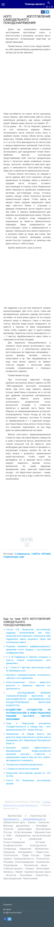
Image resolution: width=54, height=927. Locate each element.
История (40, 842)
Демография (25, 829)
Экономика (26, 875)
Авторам (7, 909)
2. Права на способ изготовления (22, 769)
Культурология (38, 845)
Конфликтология (12, 845)
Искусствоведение (14, 842)
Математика (41, 848)
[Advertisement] (27, 84)
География (41, 825)
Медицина (9, 852)
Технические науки (35, 865)
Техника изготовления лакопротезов (24, 764)
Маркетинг (26, 848)
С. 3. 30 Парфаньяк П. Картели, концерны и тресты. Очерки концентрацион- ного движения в (28, 660)
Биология (44, 822)
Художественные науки (37, 871)
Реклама (8, 862)
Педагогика (42, 852)
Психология (42, 858)
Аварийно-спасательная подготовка (22, 802)
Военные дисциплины (16, 825)
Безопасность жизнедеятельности (24, 819)
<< (47, 6)
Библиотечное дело (14, 822)
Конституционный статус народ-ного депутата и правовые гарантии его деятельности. (28, 685)
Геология (8, 829)
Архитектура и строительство (27, 815)
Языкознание (30, 878)
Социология (42, 862)
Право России (30, 855)
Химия (18, 871)
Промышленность (24, 858)
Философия (42, 868)
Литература (9, 848)
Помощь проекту (35, 4)
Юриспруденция (12, 878)
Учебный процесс (13, 868)
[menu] (3, 4)
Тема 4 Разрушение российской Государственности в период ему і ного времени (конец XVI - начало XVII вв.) (28, 726)
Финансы (8, 871)
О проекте (7, 905)
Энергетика (42, 875)
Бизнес (32, 822)
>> (52, 6)
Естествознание (23, 832)
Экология (11, 875)
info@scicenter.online (12, 913)
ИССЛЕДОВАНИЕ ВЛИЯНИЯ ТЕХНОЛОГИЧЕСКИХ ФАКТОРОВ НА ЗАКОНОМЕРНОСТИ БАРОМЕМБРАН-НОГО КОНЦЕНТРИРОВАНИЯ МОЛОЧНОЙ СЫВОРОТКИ (28, 699)
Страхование (10, 865)
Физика (30, 868)
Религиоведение (24, 862)
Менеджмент (25, 852)
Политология (10, 855)
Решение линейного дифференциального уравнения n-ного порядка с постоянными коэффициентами (28, 649)
